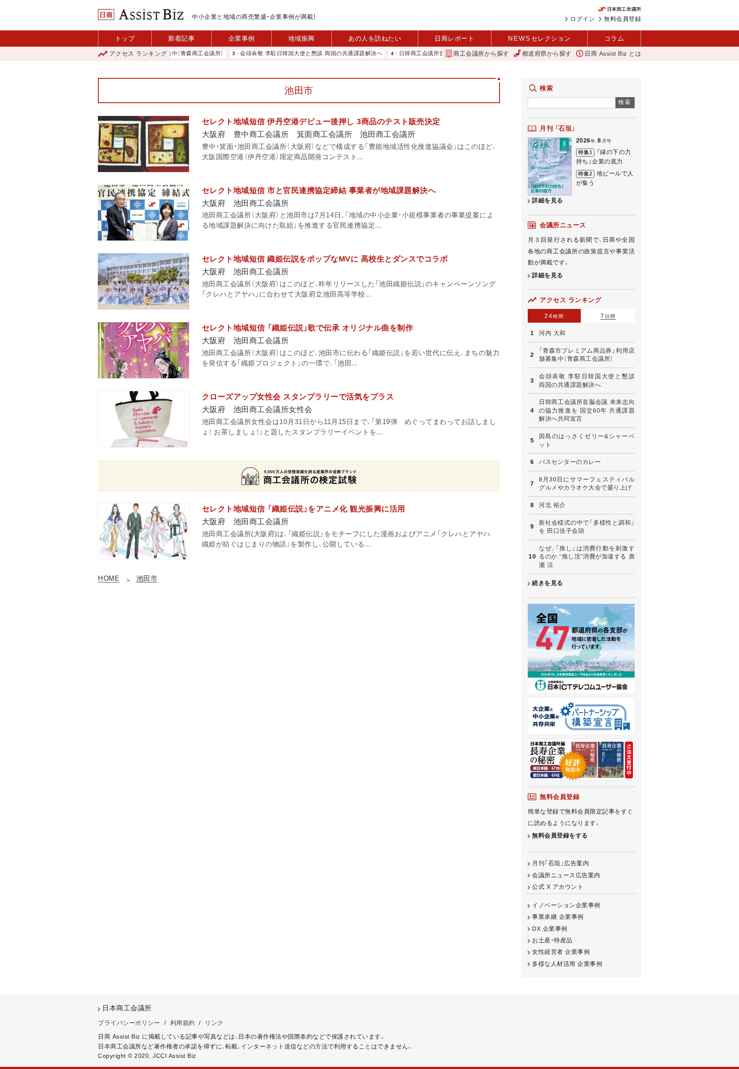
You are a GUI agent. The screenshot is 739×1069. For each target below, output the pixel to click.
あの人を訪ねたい (374, 38)
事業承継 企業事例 (558, 916)
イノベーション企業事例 (566, 905)
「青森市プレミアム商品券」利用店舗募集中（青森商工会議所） (587, 354)
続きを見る (547, 582)
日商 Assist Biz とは (613, 53)
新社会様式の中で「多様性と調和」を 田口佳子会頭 (587, 526)
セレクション (539, 38)
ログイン (582, 18)
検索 (625, 102)
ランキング (138, 53)
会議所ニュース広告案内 (566, 875)
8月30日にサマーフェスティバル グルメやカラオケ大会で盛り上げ (587, 483)
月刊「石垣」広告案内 (560, 863)
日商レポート (454, 38)
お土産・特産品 (552, 940)
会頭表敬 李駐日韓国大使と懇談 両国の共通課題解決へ (284, 53)
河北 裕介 (552, 505)
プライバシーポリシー (129, 1022)
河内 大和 (552, 333)
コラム (614, 38)
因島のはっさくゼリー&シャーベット (587, 440)
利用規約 (182, 1022)
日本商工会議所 (127, 1008)
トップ (125, 38)
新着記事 (181, 38)
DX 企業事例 (550, 928)
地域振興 (301, 38)
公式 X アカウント (557, 886)
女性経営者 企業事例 (561, 951)
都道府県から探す (547, 53)
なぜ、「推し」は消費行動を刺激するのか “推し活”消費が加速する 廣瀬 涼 (587, 556)
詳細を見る (547, 200)
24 (554, 315)
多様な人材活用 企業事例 (567, 963)
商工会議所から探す (481, 53)
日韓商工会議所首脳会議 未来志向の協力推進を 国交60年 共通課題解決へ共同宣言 (587, 410)
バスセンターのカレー (570, 461)
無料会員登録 (622, 18)
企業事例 (241, 38)
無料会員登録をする (560, 835)
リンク (214, 1022)
